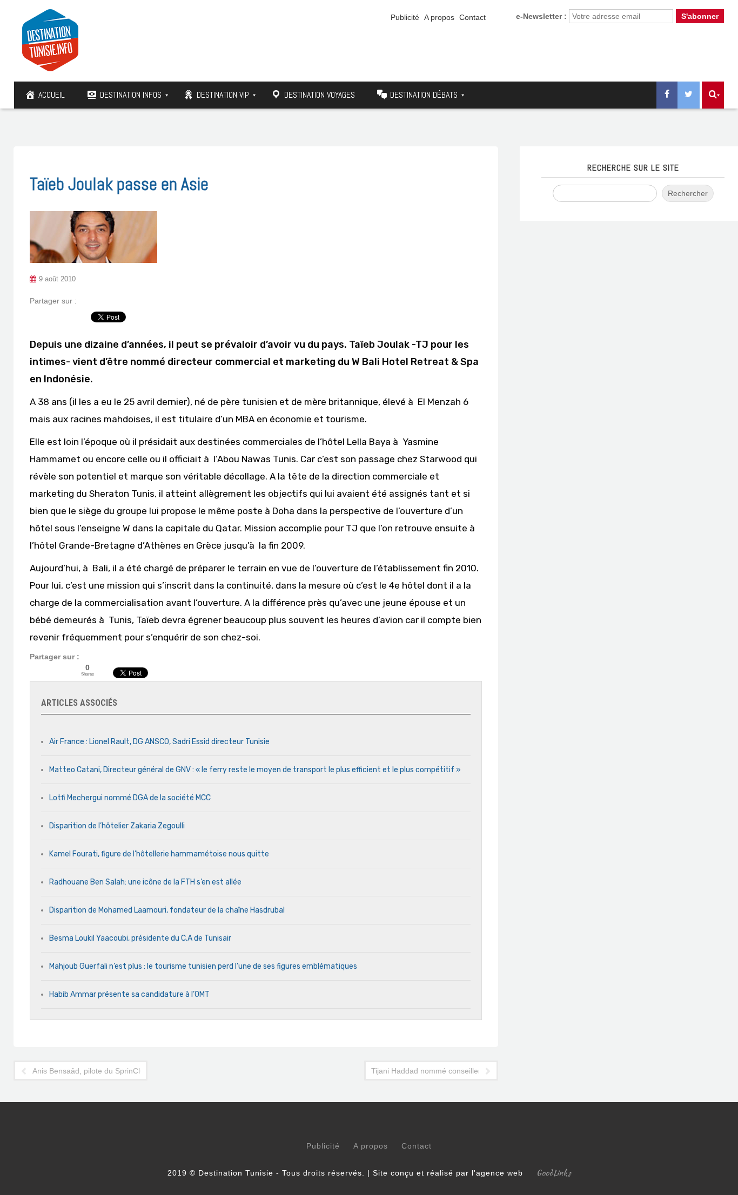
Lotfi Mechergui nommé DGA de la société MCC (130, 797)
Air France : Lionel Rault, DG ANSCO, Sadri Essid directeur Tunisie (159, 741)
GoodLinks (553, 1172)
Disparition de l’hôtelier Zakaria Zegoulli (117, 826)
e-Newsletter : (541, 16)
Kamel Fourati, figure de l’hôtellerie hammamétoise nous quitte (159, 854)
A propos (439, 17)
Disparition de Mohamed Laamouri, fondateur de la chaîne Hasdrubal (167, 910)
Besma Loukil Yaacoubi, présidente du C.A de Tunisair (140, 938)
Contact (472, 17)
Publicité (405, 17)
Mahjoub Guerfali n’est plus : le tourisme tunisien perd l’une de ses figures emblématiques (203, 966)
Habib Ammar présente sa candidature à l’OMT (129, 994)
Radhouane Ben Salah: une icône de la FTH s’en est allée (145, 882)
